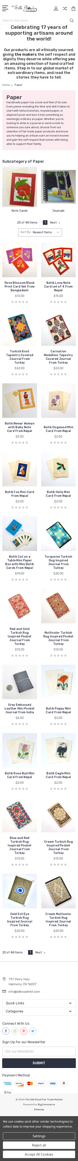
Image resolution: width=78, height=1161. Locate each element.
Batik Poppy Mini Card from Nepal (58, 710)
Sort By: (25, 232)
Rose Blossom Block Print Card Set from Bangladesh (20, 286)
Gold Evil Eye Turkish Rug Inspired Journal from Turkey (19, 919)
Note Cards (19, 211)
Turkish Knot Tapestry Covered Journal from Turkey (19, 357)
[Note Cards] (19, 187)
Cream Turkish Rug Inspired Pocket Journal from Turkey (58, 847)
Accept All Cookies (39, 1154)
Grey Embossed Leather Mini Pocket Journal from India (20, 708)
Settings (39, 1136)
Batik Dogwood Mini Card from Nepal (58, 429)
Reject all (39, 1145)
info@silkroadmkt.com (24, 992)
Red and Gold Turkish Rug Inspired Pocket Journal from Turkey (19, 636)
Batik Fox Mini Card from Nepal (19, 494)
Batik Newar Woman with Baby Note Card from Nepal (20, 427)
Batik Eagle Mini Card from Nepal (58, 775)
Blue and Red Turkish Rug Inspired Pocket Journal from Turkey (19, 845)
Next (53, 222)
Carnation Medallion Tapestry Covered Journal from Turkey (58, 357)
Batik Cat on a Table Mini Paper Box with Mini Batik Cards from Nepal (19, 562)
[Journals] (58, 187)
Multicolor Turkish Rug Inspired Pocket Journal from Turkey (58, 638)
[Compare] (64, 10)
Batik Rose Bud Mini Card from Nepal (20, 775)
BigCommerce (46, 1104)
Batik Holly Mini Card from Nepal (58, 494)
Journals (58, 211)
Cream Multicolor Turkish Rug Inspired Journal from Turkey (58, 919)
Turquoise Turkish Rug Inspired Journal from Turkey (58, 562)
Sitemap (39, 1109)
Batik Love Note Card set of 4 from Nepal (58, 286)
